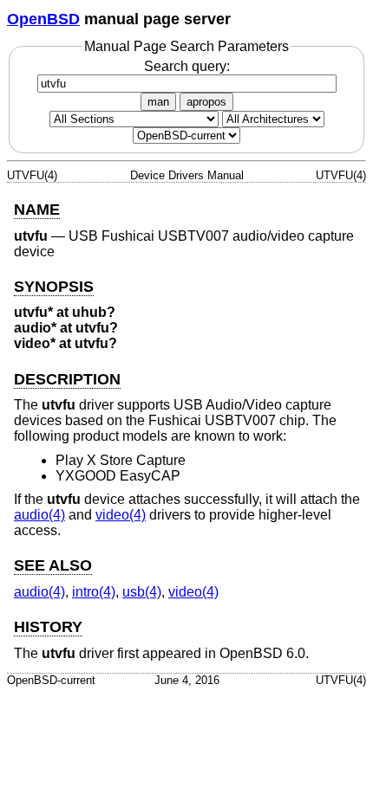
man (158, 101)
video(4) (120, 514)
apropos (206, 101)
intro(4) (93, 591)
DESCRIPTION (67, 379)
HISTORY (48, 627)
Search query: (187, 66)
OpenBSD (43, 19)
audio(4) (39, 514)
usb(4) (141, 591)
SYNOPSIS (54, 286)
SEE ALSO (53, 565)
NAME (37, 209)
